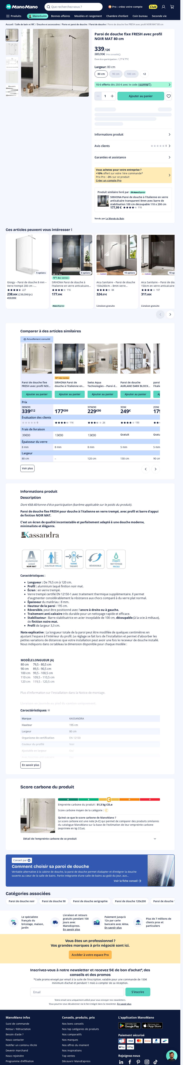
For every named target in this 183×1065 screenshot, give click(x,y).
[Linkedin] (121, 1062)
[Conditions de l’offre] (169, 84)
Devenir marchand (17, 1050)
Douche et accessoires (48, 24)
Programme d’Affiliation (20, 1061)
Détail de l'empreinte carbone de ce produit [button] (50, 838)
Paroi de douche (97, 24)
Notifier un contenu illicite (21, 1045)
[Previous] (145, 469)
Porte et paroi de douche (74, 24)
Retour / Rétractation (18, 1029)
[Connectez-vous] (163, 7)
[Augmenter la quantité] (112, 96)
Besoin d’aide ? (14, 1034)
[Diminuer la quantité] (98, 96)
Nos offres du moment (75, 1045)
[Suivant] (170, 314)
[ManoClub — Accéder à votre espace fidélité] (153, 7)
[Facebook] (130, 1062)
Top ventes (68, 1056)
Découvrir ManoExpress (76, 1061)
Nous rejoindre (15, 1056)
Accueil (9, 24)
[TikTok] (155, 1062)
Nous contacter (15, 1039)
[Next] (155, 469)
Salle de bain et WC (25, 24)
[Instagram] (147, 1062)
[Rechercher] (48, 6)
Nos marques (70, 1039)
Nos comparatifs (72, 1034)
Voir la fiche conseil (126, 880)
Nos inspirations (72, 1050)
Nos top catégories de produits (80, 1029)
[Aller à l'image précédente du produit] (28, 63)
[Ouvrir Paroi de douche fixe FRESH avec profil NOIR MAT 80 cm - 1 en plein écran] (55, 63)
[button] (133, 199)
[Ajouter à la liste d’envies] (169, 96)
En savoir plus (124, 1003)
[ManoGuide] (171, 1056)
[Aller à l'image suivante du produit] (81, 63)
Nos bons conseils (73, 1023)
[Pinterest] (138, 1062)
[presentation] (155, 839)
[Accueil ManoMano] (22, 7)
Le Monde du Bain (115, 218)
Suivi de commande (17, 1023)
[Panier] (172, 7)
